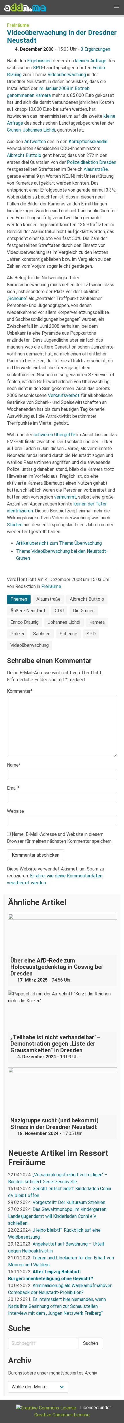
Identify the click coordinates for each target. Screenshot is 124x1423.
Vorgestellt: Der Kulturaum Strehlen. (69, 1202)
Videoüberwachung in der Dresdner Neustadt (62, 36)
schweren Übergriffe (54, 434)
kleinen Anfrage (90, 60)
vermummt (65, 497)
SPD (37, 67)
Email (13, 788)
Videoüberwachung (67, 74)
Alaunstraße (96, 169)
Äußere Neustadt (28, 610)
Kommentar (20, 691)
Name (14, 765)
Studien (14, 524)
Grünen (14, 130)
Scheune (17, 298)
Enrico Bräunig (24, 622)
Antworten (35, 141)
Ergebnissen (39, 60)
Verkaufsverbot (64, 395)
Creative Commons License (62, 1415)
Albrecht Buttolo (24, 155)
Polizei (17, 633)
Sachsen (41, 633)
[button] (116, 7)
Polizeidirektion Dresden (91, 162)
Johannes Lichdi (39, 130)
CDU (59, 610)
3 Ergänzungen (95, 49)
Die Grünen (84, 610)
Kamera (97, 622)
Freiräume (18, 25)
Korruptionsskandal (88, 141)
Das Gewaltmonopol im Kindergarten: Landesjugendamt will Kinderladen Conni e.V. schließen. (57, 1216)
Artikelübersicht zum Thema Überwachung (59, 543)
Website (15, 811)
